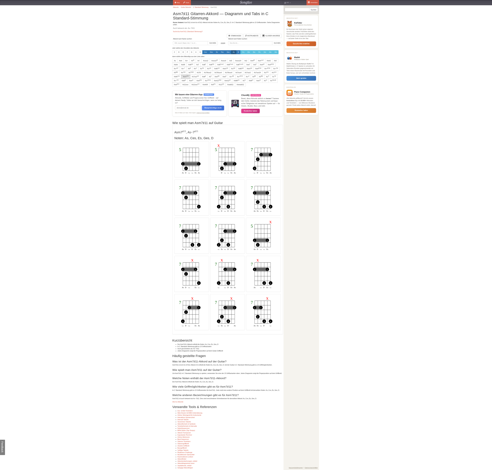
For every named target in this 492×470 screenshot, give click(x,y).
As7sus (195, 77)
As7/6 (199, 72)
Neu (178, 3)
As (234, 52)
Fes (222, 52)
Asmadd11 (240, 85)
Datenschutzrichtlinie (203, 113)
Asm (180, 61)
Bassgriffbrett (182, 448)
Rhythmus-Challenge (184, 452)
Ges (228, 52)
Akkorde (176, 7)
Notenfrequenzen (183, 428)
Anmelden (314, 2)
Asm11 (217, 81)
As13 (221, 84)
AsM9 (236, 81)
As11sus (185, 85)
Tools (187, 3)
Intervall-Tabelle (183, 420)
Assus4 (223, 61)
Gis (265, 52)
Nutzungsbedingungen (296, 467)
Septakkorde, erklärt (184, 466)
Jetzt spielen (301, 78)
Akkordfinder (181, 459)
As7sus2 (248, 72)
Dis (249, 52)
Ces (205, 52)
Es (217, 52)
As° (198, 61)
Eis (254, 52)
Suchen (212, 43)
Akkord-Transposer (184, 433)
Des (211, 52)
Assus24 (238, 61)
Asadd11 (230, 85)
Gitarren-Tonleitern (184, 441)
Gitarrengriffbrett (183, 444)
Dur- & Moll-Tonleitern (185, 411)
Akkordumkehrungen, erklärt (187, 461)
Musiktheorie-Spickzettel (185, 455)
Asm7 (225, 69)
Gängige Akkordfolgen (185, 468)
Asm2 (269, 61)
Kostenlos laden (250, 111)
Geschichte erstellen (301, 44)
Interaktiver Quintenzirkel (186, 417)
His (276, 52)
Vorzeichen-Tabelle (184, 422)
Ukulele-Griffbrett (183, 446)
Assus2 (205, 61)
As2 (245, 61)
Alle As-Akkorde (177, 402)
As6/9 (183, 65)
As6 (275, 61)
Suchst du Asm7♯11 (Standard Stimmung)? (188, 31)
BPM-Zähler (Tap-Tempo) (186, 430)
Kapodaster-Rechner (184, 435)
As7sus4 (238, 72)
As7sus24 (257, 72)
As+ (186, 61)
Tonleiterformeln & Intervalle (187, 426)
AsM (190, 65)
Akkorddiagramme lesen (185, 463)
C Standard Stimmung (200, 7)
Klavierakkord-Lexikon (185, 457)
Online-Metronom (183, 437)
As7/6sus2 (207, 72)
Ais (270, 52)
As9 (213, 84)
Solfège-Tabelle (182, 450)
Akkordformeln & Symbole (186, 424)
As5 (230, 61)
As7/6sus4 (218, 72)
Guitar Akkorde (186, 7)
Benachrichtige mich (213, 108)
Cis (243, 52)
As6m (176, 65)
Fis (259, 52)
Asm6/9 (205, 85)
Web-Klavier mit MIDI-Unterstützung (189, 413)
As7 (197, 65)
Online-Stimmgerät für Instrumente (189, 415)
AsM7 (216, 69)
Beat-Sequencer (183, 439)
